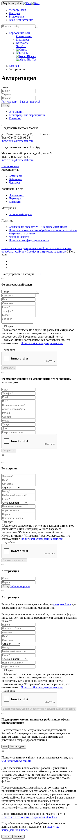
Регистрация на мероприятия (27, 115)
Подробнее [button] (8, 349)
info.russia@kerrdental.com (17, 140)
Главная (14, 65)
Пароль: (6, 94)
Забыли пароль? (30, 101)
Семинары (15, 175)
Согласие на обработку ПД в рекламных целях (38, 226)
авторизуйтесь (62, 604)
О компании (24, 36)
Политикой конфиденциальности (42, 343)
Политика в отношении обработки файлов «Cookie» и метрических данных (36, 250)
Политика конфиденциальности (29, 240)
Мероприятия (17, 9)
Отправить (9, 368)
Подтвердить (17, 746)
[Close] (2, 278)
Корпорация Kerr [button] (19, 32)
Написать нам (10, 166)
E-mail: (5, 87)
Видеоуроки (16, 16)
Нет (5, 746)
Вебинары (15, 179)
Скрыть (7, 836)
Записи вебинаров (20, 214)
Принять (18, 836)
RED (38, 274)
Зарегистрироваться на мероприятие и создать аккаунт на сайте (39, 708)
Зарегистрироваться (14, 560)
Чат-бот (21, 46)
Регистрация (25, 19)
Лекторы (14, 13)
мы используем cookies (16, 760)
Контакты (22, 42)
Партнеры (22, 39)
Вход (12, 19)
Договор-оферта (19, 236)
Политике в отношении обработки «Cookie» (29, 817)
